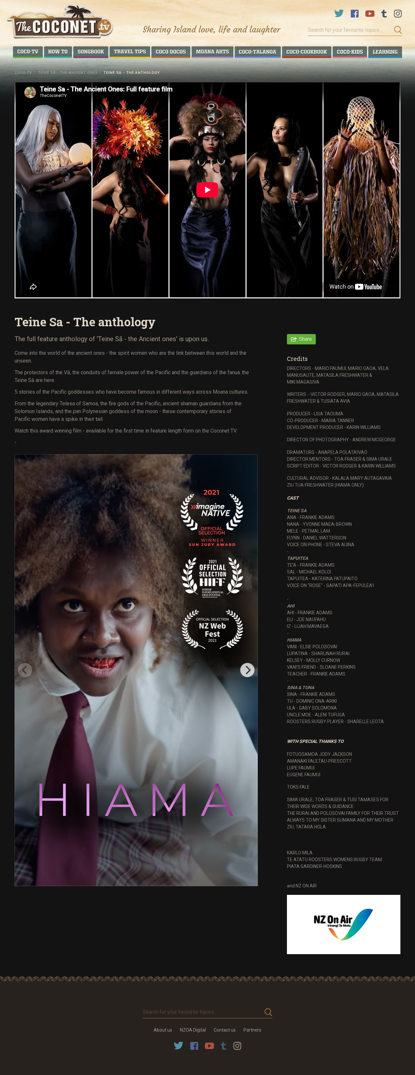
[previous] (25, 670)
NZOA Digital (193, 1030)
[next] (247, 670)
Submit (396, 30)
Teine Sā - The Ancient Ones (68, 73)
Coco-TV (23, 73)
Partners (252, 1030)
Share (305, 339)
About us (163, 1030)
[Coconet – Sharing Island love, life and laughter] (60, 22)
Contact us (225, 1030)
